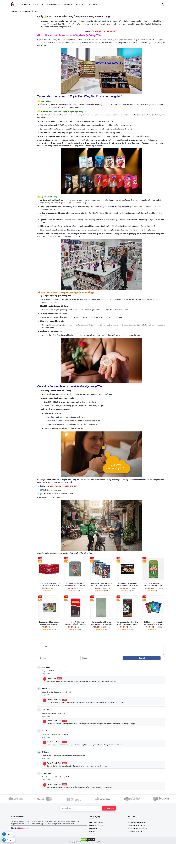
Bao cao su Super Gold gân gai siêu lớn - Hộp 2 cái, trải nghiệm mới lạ (75, 585)
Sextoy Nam (37, 4)
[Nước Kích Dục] (13, 4)
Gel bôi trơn (80, 4)
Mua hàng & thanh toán (137, 825)
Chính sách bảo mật (97, 825)
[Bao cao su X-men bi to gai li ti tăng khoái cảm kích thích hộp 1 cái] (49, 569)
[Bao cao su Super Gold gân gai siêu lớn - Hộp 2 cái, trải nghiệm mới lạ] (75, 569)
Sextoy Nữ (24, 4)
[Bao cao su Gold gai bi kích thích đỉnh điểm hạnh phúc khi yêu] (127, 569)
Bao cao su (68, 4)
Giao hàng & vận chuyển (137, 822)
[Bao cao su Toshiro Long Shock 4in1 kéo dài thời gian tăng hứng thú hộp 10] (75, 608)
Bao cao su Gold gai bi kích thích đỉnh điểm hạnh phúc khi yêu (127, 585)
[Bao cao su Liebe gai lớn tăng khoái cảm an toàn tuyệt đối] (127, 608)
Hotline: (20, 828)
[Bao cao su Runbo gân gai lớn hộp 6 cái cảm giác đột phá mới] (153, 569)
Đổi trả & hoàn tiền (135, 831)
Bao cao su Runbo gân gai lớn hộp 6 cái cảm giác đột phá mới (153, 585)
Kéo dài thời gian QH (53, 4)
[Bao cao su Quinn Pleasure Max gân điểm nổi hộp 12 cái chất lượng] (101, 608)
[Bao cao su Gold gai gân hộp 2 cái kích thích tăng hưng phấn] (49, 608)
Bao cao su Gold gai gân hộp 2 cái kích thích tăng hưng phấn (49, 624)
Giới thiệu (93, 828)
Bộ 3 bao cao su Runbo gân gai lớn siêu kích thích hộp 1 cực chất (153, 624)
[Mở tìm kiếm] (162, 4)
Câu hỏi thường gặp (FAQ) (138, 828)
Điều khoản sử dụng (96, 822)
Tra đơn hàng (109, 808)
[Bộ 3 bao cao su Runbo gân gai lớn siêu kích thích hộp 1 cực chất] (153, 608)
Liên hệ (92, 831)
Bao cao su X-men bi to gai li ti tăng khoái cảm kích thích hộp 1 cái (49, 585)
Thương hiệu (93, 4)
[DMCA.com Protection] (88, 839)
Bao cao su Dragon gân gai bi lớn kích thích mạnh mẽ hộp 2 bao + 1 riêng (101, 585)
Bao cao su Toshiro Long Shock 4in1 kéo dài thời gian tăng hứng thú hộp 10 (75, 624)
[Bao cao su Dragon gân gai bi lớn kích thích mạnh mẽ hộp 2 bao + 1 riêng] (101, 569)
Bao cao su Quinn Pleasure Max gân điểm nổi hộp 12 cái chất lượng (101, 624)
